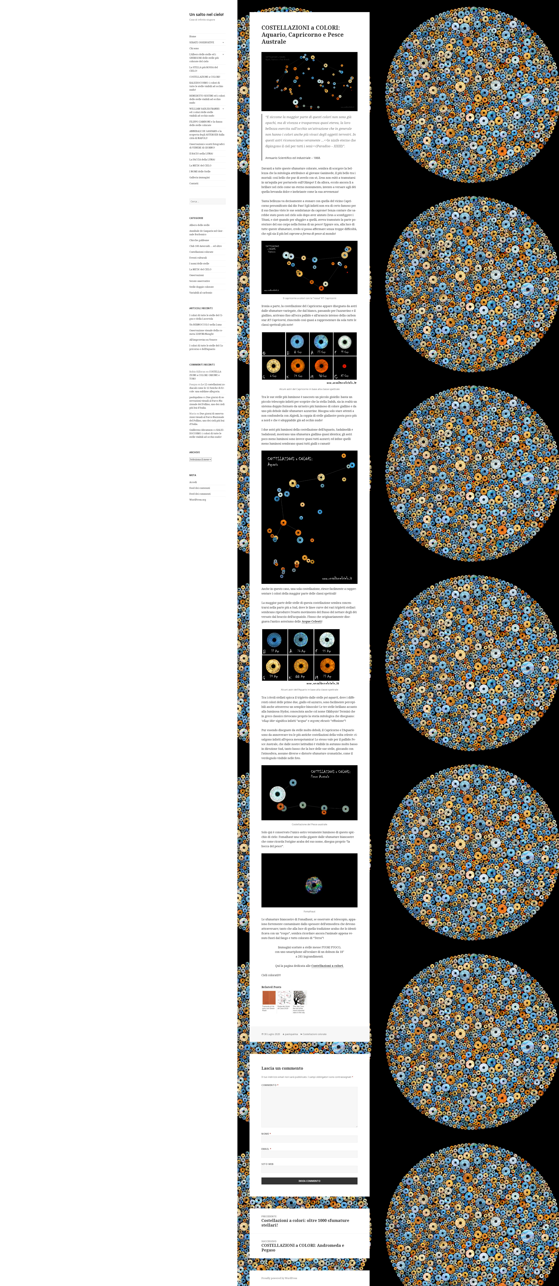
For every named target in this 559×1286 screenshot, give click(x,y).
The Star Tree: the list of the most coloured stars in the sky (299, 1009)
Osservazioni (196, 275)
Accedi (193, 482)
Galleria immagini (199, 177)
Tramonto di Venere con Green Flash (268, 1008)
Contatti (193, 183)
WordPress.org (197, 499)
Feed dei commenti (199, 493)
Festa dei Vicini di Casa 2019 (284, 1007)
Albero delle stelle (199, 225)
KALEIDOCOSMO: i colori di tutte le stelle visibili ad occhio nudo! (206, 86)
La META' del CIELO (200, 269)
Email (266, 1149)
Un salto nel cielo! (206, 14)
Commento (269, 1085)
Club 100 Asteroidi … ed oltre (205, 246)
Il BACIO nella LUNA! (201, 153)
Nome (266, 1133)
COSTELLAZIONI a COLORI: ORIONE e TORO (205, 375)
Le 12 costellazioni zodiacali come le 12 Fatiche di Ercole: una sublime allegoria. (207, 388)
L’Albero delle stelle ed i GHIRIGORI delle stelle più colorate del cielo (204, 58)
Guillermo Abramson (201, 429)
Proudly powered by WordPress (279, 1278)
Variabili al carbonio (200, 292)
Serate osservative (199, 281)
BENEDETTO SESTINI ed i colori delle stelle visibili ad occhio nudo (207, 99)
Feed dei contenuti (199, 488)
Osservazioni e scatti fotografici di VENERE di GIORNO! (206, 145)
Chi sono (194, 48)
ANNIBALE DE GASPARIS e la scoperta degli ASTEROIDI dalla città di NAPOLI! (206, 135)
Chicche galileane (199, 240)
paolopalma (195, 397)
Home (192, 36)
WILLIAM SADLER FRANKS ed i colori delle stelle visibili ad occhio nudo (204, 112)
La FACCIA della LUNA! (202, 159)
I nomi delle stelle (199, 263)
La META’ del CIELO (200, 165)
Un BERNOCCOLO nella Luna (205, 324)
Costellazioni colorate (201, 251)
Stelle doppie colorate (201, 286)
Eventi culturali (198, 257)
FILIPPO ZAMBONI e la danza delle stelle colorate (205, 123)
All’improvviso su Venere (203, 339)
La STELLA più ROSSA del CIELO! (203, 69)
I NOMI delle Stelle (199, 171)
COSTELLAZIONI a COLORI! (204, 76)
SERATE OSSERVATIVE (201, 42)
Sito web (267, 1164)
